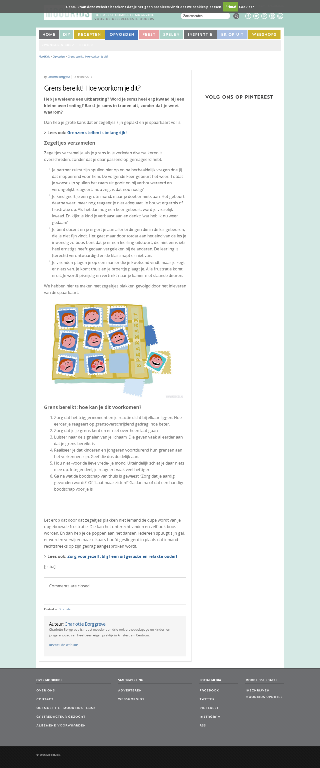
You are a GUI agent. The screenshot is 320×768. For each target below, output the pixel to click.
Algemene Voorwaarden (61, 725)
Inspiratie (200, 35)
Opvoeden (122, 35)
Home (49, 35)
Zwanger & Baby (58, 45)
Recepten (89, 35)
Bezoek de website (63, 644)
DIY (66, 35)
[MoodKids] (99, 18)
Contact (44, 699)
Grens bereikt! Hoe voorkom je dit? (88, 56)
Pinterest (209, 708)
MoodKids (44, 56)
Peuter (86, 45)
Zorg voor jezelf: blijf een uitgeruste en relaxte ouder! (122, 556)
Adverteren (130, 690)
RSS (203, 725)
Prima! (231, 6)
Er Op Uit (232, 35)
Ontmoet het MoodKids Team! (65, 708)
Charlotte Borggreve (59, 77)
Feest (149, 35)
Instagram (210, 716)
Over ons (45, 690)
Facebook (209, 690)
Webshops (264, 35)
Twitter (207, 699)
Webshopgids (131, 699)
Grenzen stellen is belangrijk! (97, 132)
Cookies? (246, 6)
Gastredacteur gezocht (60, 716)
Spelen (171, 35)
